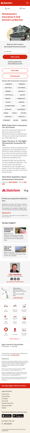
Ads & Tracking (5, 394)
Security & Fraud (6, 396)
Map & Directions (18, 297)
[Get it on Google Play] (18, 415)
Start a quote (15, 57)
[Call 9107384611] (11, 279)
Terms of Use (5, 400)
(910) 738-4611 (13, 182)
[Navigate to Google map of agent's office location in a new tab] (18, 279)
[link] (7, 2)
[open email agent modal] (15, 279)
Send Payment (15, 76)
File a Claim (15, 70)
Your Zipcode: (7, 51)
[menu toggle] (27, 3)
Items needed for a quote (15, 63)
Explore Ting (5, 212)
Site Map (4, 407)
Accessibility (5, 398)
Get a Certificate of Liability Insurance (15, 281)
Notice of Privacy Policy (7, 403)
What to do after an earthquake (7, 248)
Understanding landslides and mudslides (9, 229)
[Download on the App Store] (7, 415)
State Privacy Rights (7, 405)
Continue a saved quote (14, 61)
